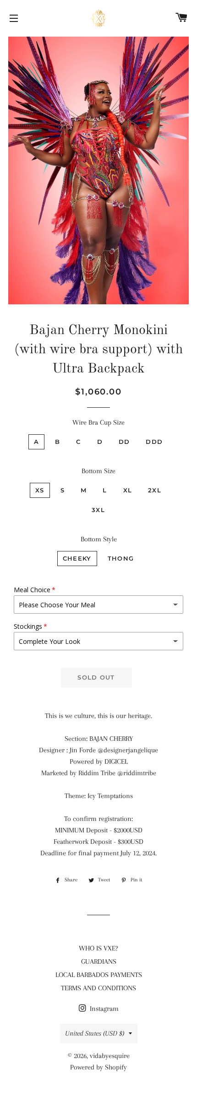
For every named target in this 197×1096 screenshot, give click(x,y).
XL (127, 490)
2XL (154, 490)
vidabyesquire (110, 1056)
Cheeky (77, 558)
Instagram (103, 1008)
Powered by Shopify (98, 1067)
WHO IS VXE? (98, 948)
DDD (154, 441)
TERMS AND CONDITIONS (98, 988)
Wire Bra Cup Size (98, 422)
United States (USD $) (94, 1033)
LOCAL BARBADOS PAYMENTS (98, 975)
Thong (121, 558)
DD (124, 441)
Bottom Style (99, 539)
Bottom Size (98, 471)
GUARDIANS (98, 961)
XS (39, 490)
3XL (98, 509)
